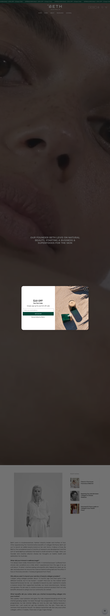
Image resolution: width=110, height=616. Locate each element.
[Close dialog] (85, 288)
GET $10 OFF (38, 313)
